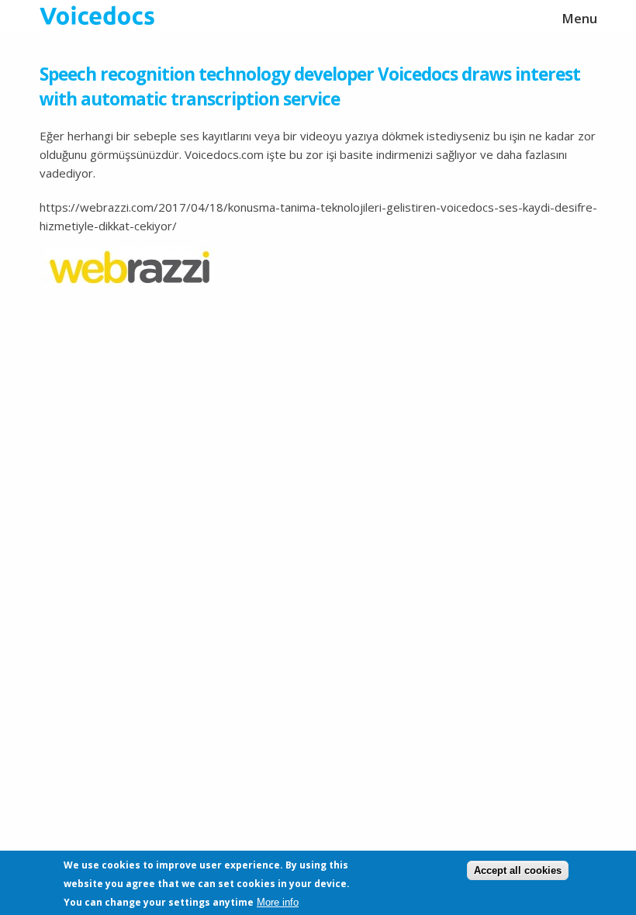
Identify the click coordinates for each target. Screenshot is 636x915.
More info (278, 902)
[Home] (318, 15)
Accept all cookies (518, 870)
